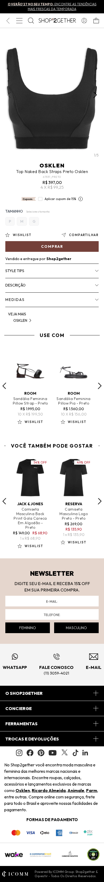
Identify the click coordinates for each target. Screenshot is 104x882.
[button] (95, 95)
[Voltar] (8, 21)
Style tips (14, 270)
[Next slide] (100, 386)
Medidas (15, 299)
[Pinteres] (41, 752)
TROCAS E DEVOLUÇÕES (32, 739)
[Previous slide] (4, 386)
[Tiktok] (75, 752)
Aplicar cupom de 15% (60, 199)
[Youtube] (53, 753)
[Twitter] (65, 753)
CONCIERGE (18, 708)
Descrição (15, 285)
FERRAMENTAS (21, 723)
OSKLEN (52, 165)
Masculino (76, 627)
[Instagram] (19, 753)
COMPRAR (52, 246)
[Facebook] (30, 752)
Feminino (27, 627)
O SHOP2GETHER (24, 693)
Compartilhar (84, 235)
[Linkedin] (85, 752)
